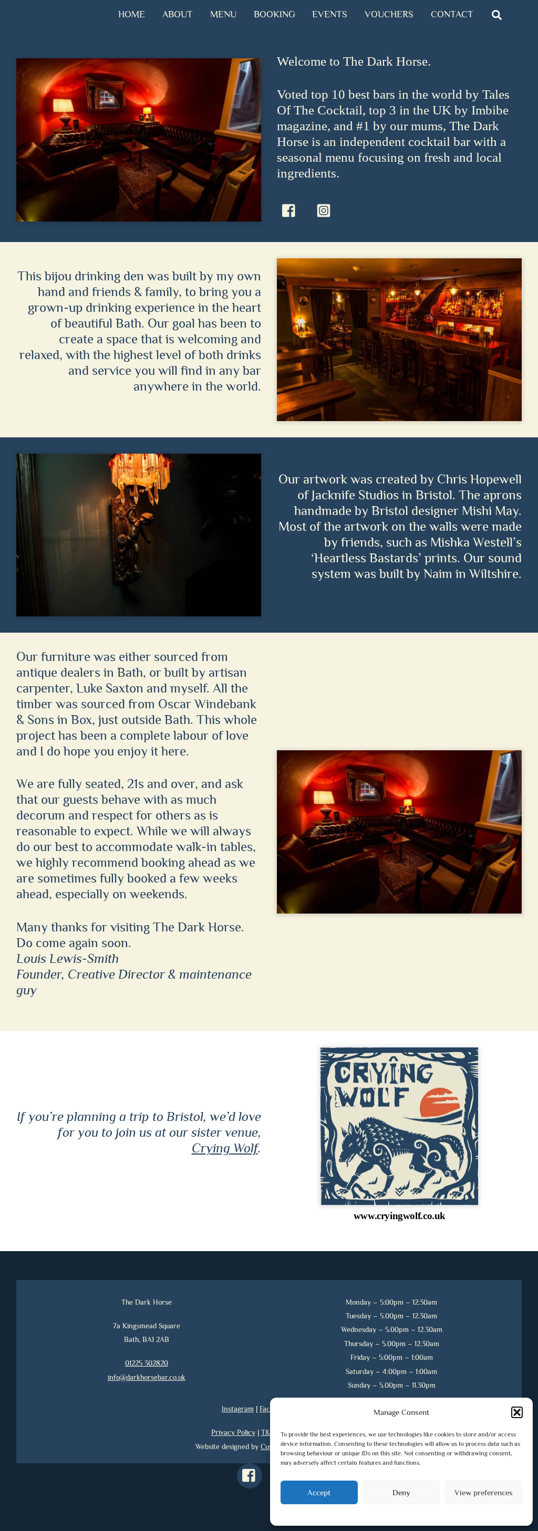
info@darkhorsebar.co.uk (146, 1377)
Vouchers (389, 14)
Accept (318, 1492)
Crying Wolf (225, 1148)
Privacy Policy (233, 1432)
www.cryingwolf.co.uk (400, 1215)
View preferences (483, 1492)
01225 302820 (146, 1363)
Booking (274, 14)
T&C (268, 1432)
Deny (401, 1492)
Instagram (238, 1408)
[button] (517, 1412)
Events (329, 14)
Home (131, 14)
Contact (452, 14)
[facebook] (251, 1475)
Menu (223, 14)
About (177, 14)
